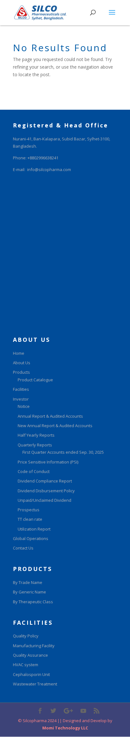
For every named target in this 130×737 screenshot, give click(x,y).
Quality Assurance (30, 655)
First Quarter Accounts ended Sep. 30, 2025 (63, 452)
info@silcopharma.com (49, 169)
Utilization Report (34, 529)
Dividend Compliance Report (45, 481)
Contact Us (23, 548)
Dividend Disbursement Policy (46, 491)
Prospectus (28, 510)
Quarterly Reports (35, 445)
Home (18, 353)
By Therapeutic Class (33, 602)
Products (21, 372)
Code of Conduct (34, 471)
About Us (21, 362)
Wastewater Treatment (35, 684)
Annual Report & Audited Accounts (50, 416)
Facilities (21, 389)
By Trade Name (27, 582)
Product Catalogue (35, 380)
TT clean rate (30, 519)
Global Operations (30, 538)
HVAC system (25, 664)
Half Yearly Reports (36, 435)
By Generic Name (29, 592)
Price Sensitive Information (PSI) (48, 462)
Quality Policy (25, 636)
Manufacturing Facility (34, 645)
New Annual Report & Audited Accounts (55, 425)
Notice (24, 406)
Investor (21, 399)
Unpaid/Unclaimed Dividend (44, 500)
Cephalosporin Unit (31, 674)
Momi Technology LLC (65, 728)
